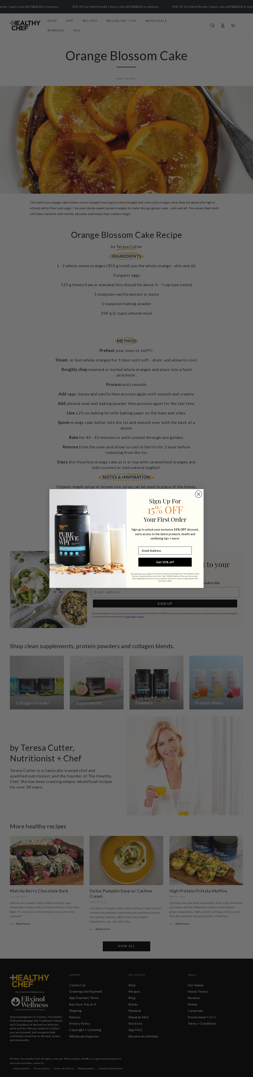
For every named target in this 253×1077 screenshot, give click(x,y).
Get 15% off (165, 562)
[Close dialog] (198, 494)
